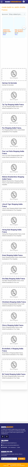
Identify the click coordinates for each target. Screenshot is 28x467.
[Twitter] (7, 436)
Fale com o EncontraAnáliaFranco (10, 445)
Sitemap (19, 464)
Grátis (18, 447)
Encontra (13, 2)
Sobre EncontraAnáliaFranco (9, 443)
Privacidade (14, 464)
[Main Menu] (1, 1)
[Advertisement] (14, 53)
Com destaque (12, 447)
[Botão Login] (24, 1)
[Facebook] (2, 436)
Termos (9, 464)
